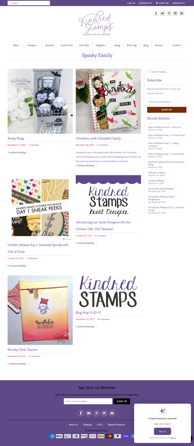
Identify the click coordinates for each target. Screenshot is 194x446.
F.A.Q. (100, 424)
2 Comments (102, 145)
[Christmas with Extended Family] (108, 132)
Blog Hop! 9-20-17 (88, 313)
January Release (156, 180)
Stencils (49, 45)
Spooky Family (97, 55)
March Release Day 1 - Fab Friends (166, 153)
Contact (176, 45)
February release (156, 172)
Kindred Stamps (100, 430)
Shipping (87, 424)
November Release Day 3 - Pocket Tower (166, 208)
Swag (117, 45)
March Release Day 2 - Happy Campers (163, 144)
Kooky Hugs (16, 138)
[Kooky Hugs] (40, 132)
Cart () (163, 3)
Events (159, 45)
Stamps (31, 45)
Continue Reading (17, 152)
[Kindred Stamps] (97, 24)
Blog (146, 45)
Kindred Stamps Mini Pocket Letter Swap (166, 163)
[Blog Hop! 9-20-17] (108, 306)
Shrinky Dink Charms (22, 350)
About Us (73, 424)
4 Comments (100, 235)
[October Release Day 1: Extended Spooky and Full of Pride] (40, 239)
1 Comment (33, 145)
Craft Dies (66, 45)
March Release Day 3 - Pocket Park (166, 135)
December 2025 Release (161, 188)
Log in (131, 3)
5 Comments (32, 258)
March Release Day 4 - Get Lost (164, 127)
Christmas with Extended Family (98, 138)
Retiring (132, 45)
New (15, 45)
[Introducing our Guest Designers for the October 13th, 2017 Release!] (108, 216)
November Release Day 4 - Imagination (162, 198)
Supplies (100, 45)
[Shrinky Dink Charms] (40, 343)
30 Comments (103, 319)
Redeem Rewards (116, 424)
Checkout (178, 3)
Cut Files (84, 45)
